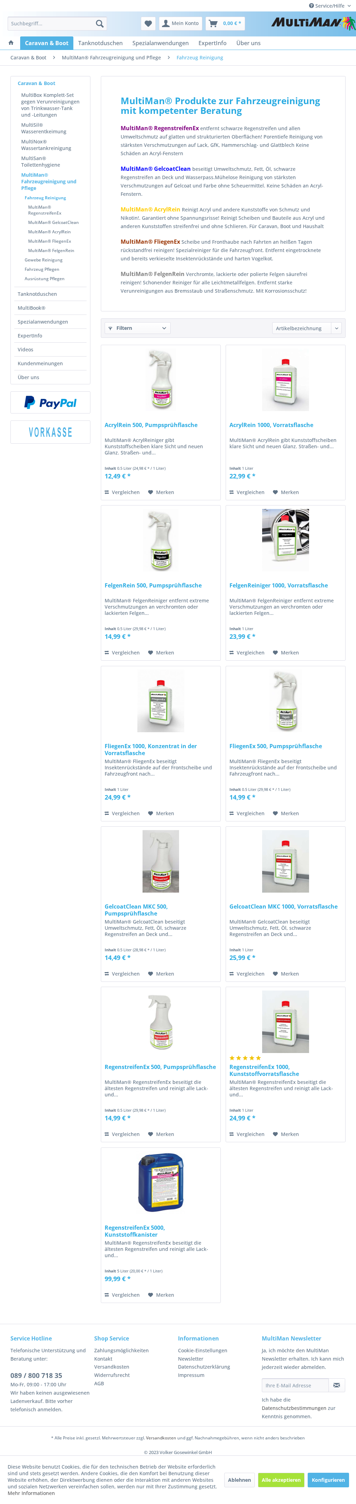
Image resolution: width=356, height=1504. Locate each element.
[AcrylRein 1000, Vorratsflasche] (285, 380)
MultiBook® (32, 307)
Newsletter (190, 1358)
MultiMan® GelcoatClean (53, 222)
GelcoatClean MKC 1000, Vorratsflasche (283, 906)
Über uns (28, 377)
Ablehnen (239, 1480)
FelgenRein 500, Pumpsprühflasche (153, 585)
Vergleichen (125, 492)
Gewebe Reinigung (44, 260)
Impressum (191, 1375)
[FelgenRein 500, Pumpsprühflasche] (161, 540)
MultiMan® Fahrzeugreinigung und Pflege (48, 181)
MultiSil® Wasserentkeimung (43, 128)
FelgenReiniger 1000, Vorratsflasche (278, 585)
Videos (25, 349)
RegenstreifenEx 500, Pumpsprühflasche (160, 1067)
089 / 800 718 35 (36, 1375)
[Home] (11, 43)
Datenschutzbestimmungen (294, 1408)
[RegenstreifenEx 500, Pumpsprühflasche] (161, 1022)
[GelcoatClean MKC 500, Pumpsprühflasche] (161, 861)
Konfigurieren (328, 1480)
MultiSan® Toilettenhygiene (40, 161)
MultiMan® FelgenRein (51, 250)
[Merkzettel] (148, 24)
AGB (99, 1383)
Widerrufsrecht (112, 1375)
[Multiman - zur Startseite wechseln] (313, 25)
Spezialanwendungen (43, 321)
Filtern (123, 328)
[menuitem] (57, 24)
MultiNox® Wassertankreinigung (46, 144)
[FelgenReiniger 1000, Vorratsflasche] (285, 540)
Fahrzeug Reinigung (45, 198)
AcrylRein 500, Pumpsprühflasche (151, 425)
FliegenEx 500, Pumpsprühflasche (275, 746)
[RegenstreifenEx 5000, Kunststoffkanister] (161, 1182)
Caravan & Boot (36, 83)
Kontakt (103, 1358)
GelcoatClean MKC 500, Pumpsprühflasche (136, 910)
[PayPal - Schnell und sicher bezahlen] (50, 402)
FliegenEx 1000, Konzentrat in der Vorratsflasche (151, 750)
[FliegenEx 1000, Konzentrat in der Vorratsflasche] (161, 701)
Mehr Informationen (31, 1493)
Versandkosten (111, 1366)
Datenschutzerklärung (204, 1366)
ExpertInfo (30, 335)
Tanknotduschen (37, 294)
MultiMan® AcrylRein (49, 232)
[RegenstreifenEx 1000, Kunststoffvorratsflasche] (285, 1022)
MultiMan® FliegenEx (49, 241)
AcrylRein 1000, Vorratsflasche (271, 425)
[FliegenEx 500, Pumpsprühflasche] (285, 701)
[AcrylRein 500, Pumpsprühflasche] (161, 380)
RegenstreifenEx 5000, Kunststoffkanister (135, 1231)
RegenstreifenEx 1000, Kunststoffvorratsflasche (264, 1070)
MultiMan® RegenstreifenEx (44, 210)
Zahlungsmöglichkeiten (121, 1350)
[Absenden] (337, 1385)
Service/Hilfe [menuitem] (330, 5)
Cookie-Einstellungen (202, 1350)
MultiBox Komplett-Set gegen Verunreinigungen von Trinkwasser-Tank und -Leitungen (50, 105)
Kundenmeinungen (40, 363)
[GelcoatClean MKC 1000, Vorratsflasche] (285, 861)
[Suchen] (99, 24)
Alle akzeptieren (281, 1480)
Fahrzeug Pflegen (42, 269)
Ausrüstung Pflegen (45, 279)
